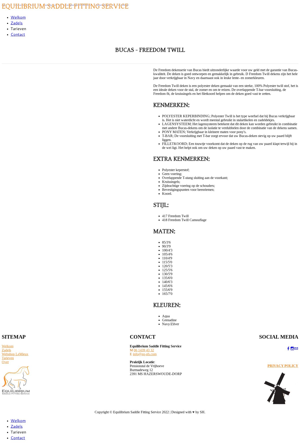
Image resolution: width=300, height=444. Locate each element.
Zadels (17, 22)
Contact (18, 34)
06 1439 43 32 (144, 350)
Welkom (18, 17)
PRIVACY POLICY (282, 366)
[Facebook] (288, 348)
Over (5, 362)
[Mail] (296, 348)
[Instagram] (292, 348)
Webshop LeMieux (15, 354)
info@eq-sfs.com (145, 354)
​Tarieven (8, 358)
